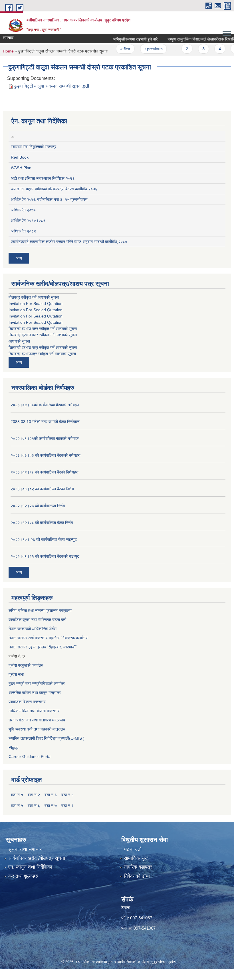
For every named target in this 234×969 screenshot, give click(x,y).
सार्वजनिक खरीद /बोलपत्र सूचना (36, 858)
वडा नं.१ (17, 794)
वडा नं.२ (34, 794)
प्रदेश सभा (16, 674)
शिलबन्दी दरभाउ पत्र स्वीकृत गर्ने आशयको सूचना (43, 328)
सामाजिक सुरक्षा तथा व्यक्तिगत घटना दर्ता (37, 619)
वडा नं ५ (17, 805)
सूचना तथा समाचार (25, 849)
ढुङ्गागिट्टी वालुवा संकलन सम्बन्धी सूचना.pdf (51, 86)
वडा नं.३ (51, 794)
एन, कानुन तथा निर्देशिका (30, 867)
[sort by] (13, 135)
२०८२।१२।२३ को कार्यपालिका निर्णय (38, 505)
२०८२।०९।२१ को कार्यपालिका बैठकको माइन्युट (45, 556)
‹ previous (145, 48)
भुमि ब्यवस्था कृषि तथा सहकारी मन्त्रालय (37, 729)
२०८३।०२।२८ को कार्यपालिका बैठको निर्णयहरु (44, 472)
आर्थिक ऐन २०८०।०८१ (28, 220)
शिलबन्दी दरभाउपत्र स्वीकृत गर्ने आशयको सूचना (42, 353)
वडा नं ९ (67, 805)
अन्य (19, 258)
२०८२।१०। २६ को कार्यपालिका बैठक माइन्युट (44, 539)
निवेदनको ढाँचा (137, 876)
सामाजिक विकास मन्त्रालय (27, 701)
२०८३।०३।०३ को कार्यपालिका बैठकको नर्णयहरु (45, 455)
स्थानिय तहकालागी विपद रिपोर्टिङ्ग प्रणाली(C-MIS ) (46, 738)
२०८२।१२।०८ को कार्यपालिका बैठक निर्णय (42, 522)
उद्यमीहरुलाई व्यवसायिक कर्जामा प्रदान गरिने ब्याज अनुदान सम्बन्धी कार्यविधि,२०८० (69, 241)
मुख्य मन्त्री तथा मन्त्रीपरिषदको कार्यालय (37, 683)
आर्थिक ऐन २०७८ (23, 210)
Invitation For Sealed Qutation (35, 303)
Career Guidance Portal (30, 756)
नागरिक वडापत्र (138, 867)
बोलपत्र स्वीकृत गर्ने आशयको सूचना (34, 297)
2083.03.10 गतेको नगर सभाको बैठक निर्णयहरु (45, 421)
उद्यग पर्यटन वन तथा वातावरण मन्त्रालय (37, 720)
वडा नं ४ (67, 794)
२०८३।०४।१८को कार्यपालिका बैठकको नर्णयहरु (45, 404)
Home (8, 51)
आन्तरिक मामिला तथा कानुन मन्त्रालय (35, 692)
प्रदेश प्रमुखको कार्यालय (26, 665)
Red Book (20, 157)
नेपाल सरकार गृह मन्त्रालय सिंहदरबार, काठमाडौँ (42, 647)
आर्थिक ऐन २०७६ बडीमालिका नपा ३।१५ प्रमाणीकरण (49, 199)
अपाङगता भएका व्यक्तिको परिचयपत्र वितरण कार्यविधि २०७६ (54, 189)
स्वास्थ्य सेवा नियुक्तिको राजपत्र (33, 146)
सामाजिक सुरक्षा (137, 858)
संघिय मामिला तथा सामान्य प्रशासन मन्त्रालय (40, 610)
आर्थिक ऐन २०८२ (23, 231)
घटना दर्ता (133, 849)
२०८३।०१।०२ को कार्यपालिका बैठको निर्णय (42, 489)
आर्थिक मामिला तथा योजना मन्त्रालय (34, 711)
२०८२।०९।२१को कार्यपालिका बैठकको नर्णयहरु (45, 438)
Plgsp (14, 747)
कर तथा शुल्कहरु (23, 876)
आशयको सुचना (19, 341)
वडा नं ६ (34, 805)
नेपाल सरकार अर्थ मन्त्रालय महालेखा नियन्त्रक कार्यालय (48, 638)
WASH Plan (21, 167)
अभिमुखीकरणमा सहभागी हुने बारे (126, 39)
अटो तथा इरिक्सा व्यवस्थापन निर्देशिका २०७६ (43, 178)
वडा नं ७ (51, 805)
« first (117, 48)
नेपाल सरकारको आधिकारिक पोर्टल (33, 628)
